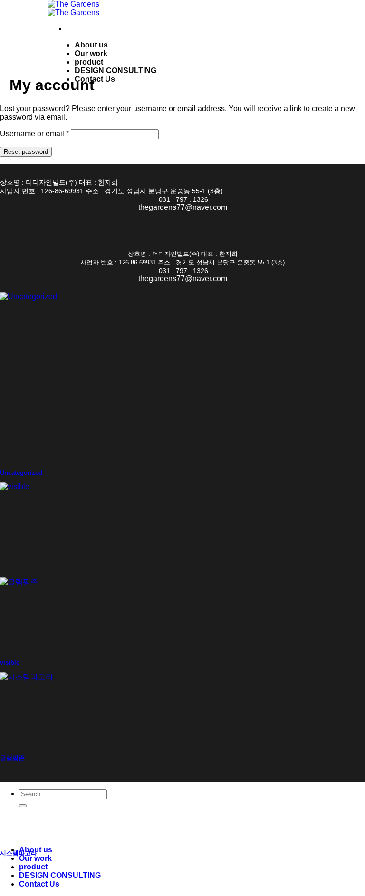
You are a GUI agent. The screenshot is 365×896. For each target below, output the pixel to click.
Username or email (34, 134)
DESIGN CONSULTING (115, 70)
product (89, 62)
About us (91, 45)
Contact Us (95, 79)
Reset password (26, 151)
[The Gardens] (73, 8)
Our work (91, 53)
